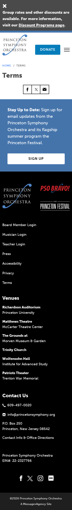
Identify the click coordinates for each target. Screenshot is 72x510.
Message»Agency (34, 504)
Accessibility (12, 263)
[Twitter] (36, 89)
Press (6, 254)
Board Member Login (19, 225)
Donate (47, 49)
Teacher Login (13, 244)
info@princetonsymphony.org (31, 414)
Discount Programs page (41, 25)
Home (6, 65)
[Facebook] (27, 89)
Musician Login (14, 234)
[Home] (16, 39)
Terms (7, 283)
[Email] (44, 89)
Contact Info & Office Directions (28, 438)
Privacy (8, 273)
